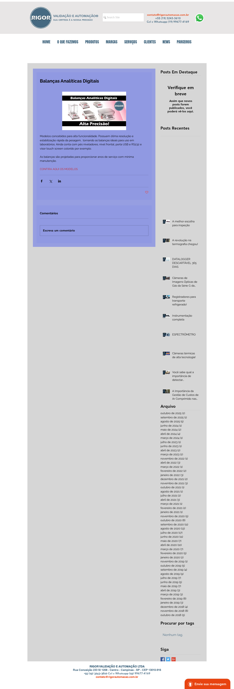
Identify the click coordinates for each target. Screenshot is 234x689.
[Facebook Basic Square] (163, 659)
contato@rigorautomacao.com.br (168, 14)
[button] (92, 41)
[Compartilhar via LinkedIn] (59, 181)
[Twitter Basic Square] (168, 659)
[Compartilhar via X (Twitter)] (50, 181)
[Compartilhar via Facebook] (41, 181)
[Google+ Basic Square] (173, 659)
